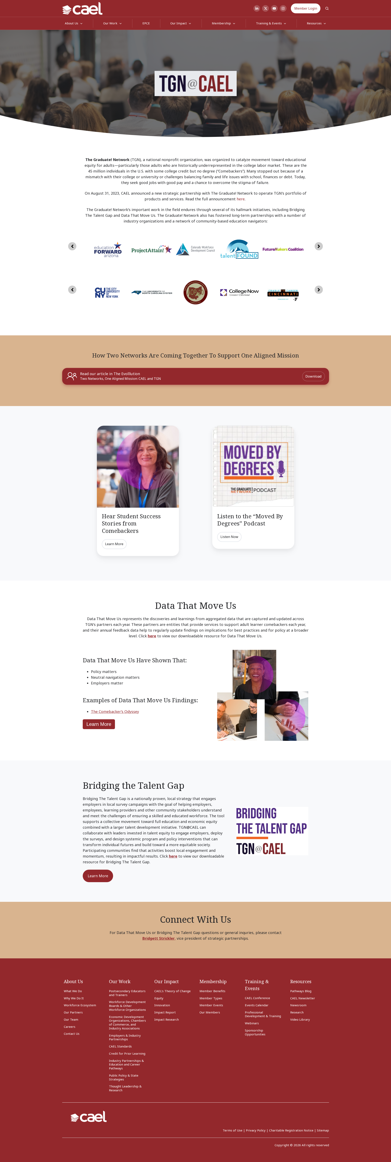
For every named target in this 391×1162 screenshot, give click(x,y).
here (241, 198)
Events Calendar (256, 1005)
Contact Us (71, 1034)
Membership (221, 23)
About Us (73, 981)
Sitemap (323, 1130)
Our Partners (73, 1012)
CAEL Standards (120, 1046)
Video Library (300, 1019)
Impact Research (166, 1019)
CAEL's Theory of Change (172, 991)
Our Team (71, 1019)
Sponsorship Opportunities (255, 1032)
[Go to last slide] (72, 246)
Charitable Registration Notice (291, 1130)
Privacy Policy (256, 1130)
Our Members (210, 1012)
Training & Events (269, 23)
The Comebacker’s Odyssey (115, 711)
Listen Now (229, 536)
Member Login (305, 8)
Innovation (162, 1005)
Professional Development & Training (263, 1014)
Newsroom (298, 1005)
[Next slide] (319, 246)
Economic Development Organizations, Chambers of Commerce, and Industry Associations (127, 1022)
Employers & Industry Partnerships (125, 1037)
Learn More (114, 544)
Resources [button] (314, 23)
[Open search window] (327, 8)
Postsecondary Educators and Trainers (127, 993)
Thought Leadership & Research (125, 1088)
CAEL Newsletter (302, 998)
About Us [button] (71, 23)
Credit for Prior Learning (127, 1053)
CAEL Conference (257, 998)
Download (313, 376)
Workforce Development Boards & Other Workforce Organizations (127, 1006)
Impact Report (165, 1012)
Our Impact (178, 23)
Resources (300, 981)
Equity (158, 998)
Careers (69, 1027)
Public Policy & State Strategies (123, 1077)
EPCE (146, 23)
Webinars (252, 1023)
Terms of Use (232, 1130)
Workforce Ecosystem (80, 1005)
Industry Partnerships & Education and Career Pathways (126, 1064)
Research (297, 1012)
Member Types (211, 998)
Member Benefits (212, 991)
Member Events (211, 1005)
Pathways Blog (300, 991)
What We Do (73, 991)
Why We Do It (74, 998)
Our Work (110, 23)
